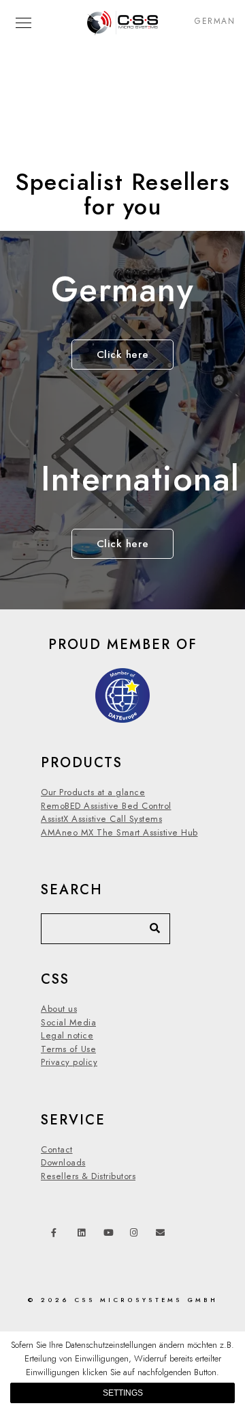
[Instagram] (137, 1235)
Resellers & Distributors (88, 1176)
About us (59, 1009)
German (215, 21)
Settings (123, 1393)
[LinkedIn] (84, 1235)
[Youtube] (110, 1235)
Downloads (63, 1163)
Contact (57, 1150)
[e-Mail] (162, 1235)
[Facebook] (58, 1235)
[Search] (149, 925)
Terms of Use (68, 1049)
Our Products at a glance (93, 792)
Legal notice (67, 1035)
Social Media (68, 1023)
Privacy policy (69, 1062)
